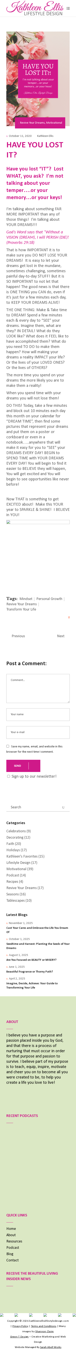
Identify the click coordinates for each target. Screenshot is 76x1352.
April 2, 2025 (17, 978)
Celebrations (16, 831)
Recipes (12, 882)
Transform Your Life (21, 610)
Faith (10, 844)
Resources (14, 1242)
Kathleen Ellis (45, 136)
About (11, 1235)
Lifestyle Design (18, 863)
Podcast (12, 876)
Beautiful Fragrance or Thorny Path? (29, 971)
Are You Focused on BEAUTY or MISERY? (31, 960)
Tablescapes (15, 901)
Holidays (13, 850)
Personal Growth (49, 599)
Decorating (14, 838)
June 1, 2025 (17, 967)
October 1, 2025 (19, 939)
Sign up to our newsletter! (34, 776)
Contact (12, 1260)
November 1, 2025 (21, 923)
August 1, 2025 (18, 955)
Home (11, 1229)
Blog (9, 1254)
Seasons (12, 894)
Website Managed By (38, 1347)
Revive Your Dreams (32, 122)
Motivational (54, 122)
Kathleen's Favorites (22, 857)
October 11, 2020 (20, 136)
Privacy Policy (20, 1326)
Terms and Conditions (43, 1326)
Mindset (25, 599)
